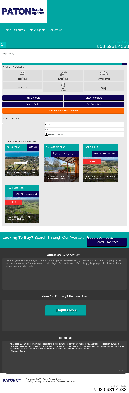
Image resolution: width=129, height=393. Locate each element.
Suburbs (19, 30)
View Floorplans (94, 97)
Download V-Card (56, 134)
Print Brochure (32, 97)
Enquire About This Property (63, 110)
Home (7, 30)
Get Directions (94, 104)
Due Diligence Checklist (53, 381)
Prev (119, 370)
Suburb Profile (33, 104)
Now (66, 310)
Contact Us (55, 30)
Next (122, 370)
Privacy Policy (33, 381)
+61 (50, 125)
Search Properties (107, 242)
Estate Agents (36, 30)
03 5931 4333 (114, 46)
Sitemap (71, 381)
